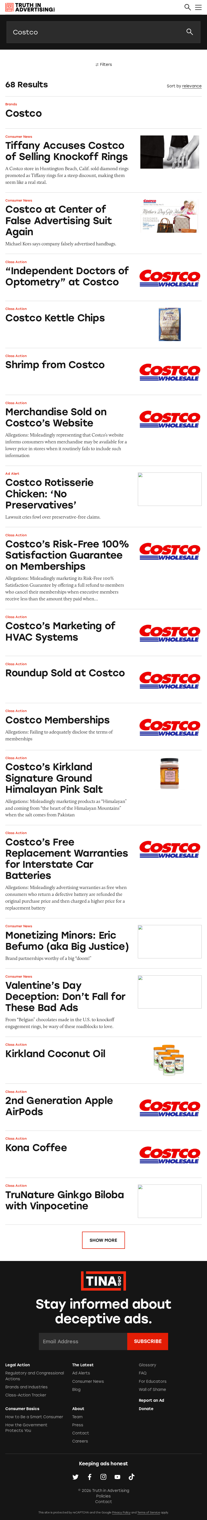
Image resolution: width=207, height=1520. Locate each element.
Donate (146, 1409)
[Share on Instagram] (103, 1477)
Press (77, 1425)
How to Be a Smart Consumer (34, 1417)
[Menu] (198, 7)
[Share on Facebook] (89, 1477)
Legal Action (17, 1365)
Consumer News (18, 137)
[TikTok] (131, 1477)
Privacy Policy (121, 1512)
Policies (103, 1496)
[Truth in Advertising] (30, 7)
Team (77, 1417)
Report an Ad (151, 1400)
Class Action (16, 262)
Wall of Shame (152, 1389)
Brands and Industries (26, 1387)
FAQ (143, 1373)
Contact (80, 1433)
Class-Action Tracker (25, 1395)
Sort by (174, 86)
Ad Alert (12, 474)
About (78, 1409)
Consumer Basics (22, 1409)
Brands (11, 104)
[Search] (188, 7)
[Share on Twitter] (75, 1477)
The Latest (83, 1365)
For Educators (153, 1381)
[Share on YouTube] (117, 1477)
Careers (80, 1441)
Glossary (147, 1365)
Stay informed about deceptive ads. (104, 1311)
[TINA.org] (103, 1280)
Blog (76, 1389)
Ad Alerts (81, 1373)
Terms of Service (148, 1512)
